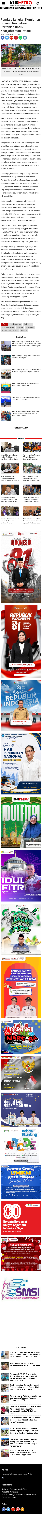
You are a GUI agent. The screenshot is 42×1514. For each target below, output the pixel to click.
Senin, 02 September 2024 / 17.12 (10, 34)
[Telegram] (25, 38)
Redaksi (5, 1489)
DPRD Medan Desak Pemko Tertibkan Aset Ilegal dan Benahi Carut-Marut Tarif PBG (9, 501)
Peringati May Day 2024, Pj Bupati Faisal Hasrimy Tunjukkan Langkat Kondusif (26, 371)
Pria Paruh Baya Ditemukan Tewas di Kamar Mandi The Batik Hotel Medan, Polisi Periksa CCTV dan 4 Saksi (25, 1354)
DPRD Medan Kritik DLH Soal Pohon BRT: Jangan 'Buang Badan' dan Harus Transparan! (25, 1420)
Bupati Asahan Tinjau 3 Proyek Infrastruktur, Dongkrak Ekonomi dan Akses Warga (31, 479)
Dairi (31, 8)
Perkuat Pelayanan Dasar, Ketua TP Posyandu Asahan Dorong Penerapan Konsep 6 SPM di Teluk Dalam (10, 523)
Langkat (17, 8)
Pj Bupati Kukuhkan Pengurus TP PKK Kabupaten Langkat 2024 (26, 385)
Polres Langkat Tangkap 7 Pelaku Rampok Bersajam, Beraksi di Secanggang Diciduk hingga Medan (31, 459)
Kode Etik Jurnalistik (10, 1492)
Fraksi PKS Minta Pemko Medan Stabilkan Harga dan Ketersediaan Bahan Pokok (9, 458)
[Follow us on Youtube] (18, 1509)
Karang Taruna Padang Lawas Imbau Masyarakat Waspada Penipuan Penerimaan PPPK (25, 1398)
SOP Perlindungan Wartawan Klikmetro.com (19, 1495)
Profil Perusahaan (9, 1497)
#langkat (20, 327)
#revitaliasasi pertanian (10, 331)
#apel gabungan (15, 324)
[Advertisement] (21, 1325)
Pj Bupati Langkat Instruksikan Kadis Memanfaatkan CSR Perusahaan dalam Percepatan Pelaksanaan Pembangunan (26, 344)
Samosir (37, 8)
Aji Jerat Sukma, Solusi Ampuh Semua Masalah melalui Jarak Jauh (25, 1364)
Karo (25, 8)
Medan (3, 8)
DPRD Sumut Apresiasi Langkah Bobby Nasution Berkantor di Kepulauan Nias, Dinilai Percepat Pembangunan (23, 1442)
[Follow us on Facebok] (4, 1509)
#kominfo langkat (8, 327)
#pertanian (30, 327)
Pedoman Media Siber (18, 1489)
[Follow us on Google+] (13, 1509)
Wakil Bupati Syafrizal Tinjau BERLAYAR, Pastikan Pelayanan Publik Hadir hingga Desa (23, 1452)
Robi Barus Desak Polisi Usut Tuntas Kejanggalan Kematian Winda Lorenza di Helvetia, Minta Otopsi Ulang (25, 1410)
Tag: (4, 324)
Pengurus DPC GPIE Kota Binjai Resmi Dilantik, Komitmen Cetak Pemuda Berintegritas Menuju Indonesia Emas (23, 1377)
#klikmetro (27, 324)
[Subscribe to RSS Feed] (22, 1509)
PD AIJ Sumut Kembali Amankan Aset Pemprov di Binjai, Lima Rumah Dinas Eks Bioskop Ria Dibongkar (25, 1430)
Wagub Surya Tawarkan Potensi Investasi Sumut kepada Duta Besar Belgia (32, 521)
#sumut (24, 331)
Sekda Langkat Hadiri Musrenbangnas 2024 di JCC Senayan (26, 399)
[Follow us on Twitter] (8, 1509)
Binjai (10, 8)
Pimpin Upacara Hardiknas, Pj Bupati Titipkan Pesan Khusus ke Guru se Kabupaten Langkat (25, 413)
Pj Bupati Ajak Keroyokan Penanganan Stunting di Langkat (26, 357)
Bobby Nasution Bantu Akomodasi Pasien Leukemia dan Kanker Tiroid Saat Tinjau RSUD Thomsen (25, 1387)
